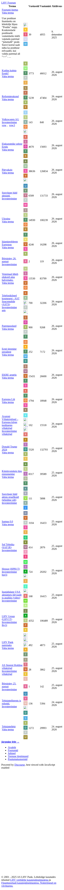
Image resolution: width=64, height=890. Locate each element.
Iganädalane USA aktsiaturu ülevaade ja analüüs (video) (12, 594)
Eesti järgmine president (9, 350)
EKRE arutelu (9, 374)
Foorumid (13, 750)
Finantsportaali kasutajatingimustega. (20, 882)
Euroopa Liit (8, 399)
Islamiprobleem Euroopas (10, 243)
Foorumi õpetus (10, 9)
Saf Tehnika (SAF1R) (8, 546)
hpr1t (4, 574)
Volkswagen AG (10, 119)
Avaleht (12, 747)
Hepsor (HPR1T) (11, 568)
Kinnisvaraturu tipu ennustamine (12, 472)
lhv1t (4, 625)
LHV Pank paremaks (7, 644)
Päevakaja (7, 169)
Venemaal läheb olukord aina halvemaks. (10, 277)
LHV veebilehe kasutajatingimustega (29, 880)
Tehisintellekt (9, 726)
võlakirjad (7, 434)
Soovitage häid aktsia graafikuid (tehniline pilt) (10, 497)
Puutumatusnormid (17, 759)
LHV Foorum (8, 2)
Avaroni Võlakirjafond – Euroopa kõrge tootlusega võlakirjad (10, 422)
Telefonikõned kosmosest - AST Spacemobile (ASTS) (11, 300)
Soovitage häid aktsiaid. (9, 194)
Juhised (12, 753)
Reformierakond (10, 96)
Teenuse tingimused (18, 756)
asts (4, 310)
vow (4, 125)
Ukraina (6, 218)
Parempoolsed (9, 326)
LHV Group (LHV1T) (8, 618)
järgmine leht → (10, 741)
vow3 (12, 125)
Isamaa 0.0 (7, 521)
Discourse (19, 764)
